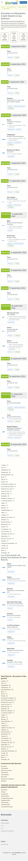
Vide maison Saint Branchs (23, 36)
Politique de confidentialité (7, 831)
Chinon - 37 (4, 479)
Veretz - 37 (4, 512)
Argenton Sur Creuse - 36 (8, 517)
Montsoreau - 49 (5, 524)
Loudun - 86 (4, 545)
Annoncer (23, 2)
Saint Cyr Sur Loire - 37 (7, 538)
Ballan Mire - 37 (5, 536)
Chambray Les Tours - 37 (8, 534)
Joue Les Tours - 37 (6, 491)
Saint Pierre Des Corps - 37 (8, 486)
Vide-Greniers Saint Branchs (4, 36)
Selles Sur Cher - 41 (6, 493)
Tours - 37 (4, 467)
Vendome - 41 (5, 519)
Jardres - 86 (4, 527)
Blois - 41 (3, 477)
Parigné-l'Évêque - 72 (7, 510)
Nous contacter (4, 844)
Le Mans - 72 (4, 465)
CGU (2, 825)
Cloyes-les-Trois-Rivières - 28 (9, 543)
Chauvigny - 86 (5, 553)
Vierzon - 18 (4, 505)
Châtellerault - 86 (5, 470)
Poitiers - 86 (4, 482)
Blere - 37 (3, 550)
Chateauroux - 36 (5, 472)
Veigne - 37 (4, 503)
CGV (2, 828)
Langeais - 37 (5, 515)
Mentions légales (5, 823)
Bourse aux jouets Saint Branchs (14, 36)
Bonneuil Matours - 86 (7, 474)
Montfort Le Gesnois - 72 (8, 498)
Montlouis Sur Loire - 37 (7, 489)
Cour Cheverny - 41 (6, 531)
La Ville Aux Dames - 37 (7, 501)
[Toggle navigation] (2, 2)
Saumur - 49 (4, 548)
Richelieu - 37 (4, 541)
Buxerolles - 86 (5, 496)
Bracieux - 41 (4, 508)
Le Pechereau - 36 (6, 529)
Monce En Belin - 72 (6, 522)
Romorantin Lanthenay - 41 (8, 484)
